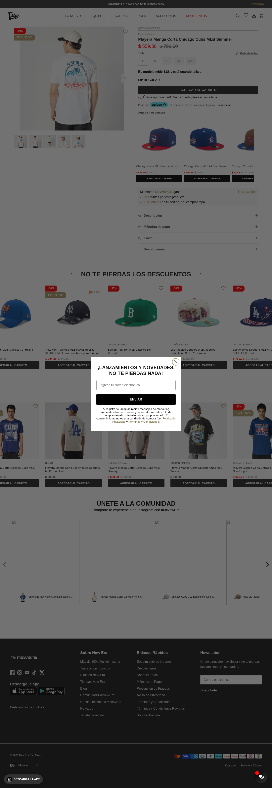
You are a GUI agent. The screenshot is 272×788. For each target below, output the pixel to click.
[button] (23, 779)
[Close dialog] (175, 361)
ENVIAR (136, 399)
